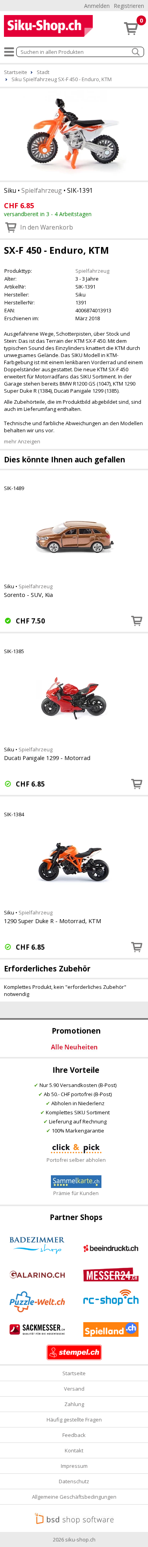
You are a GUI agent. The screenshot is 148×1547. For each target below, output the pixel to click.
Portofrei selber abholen (76, 1159)
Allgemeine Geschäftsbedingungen (74, 1496)
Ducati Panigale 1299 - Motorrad (47, 758)
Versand (74, 1388)
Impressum (74, 1465)
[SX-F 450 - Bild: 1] (74, 133)
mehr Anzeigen (22, 441)
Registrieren (129, 6)
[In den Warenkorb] (137, 621)
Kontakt (74, 1450)
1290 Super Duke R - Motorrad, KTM (52, 921)
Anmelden (97, 6)
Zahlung (74, 1404)
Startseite (74, 1373)
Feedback (74, 1435)
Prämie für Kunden (76, 1193)
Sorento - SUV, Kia (28, 595)
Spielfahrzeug (41, 190)
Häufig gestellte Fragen (74, 1419)
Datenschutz (74, 1481)
